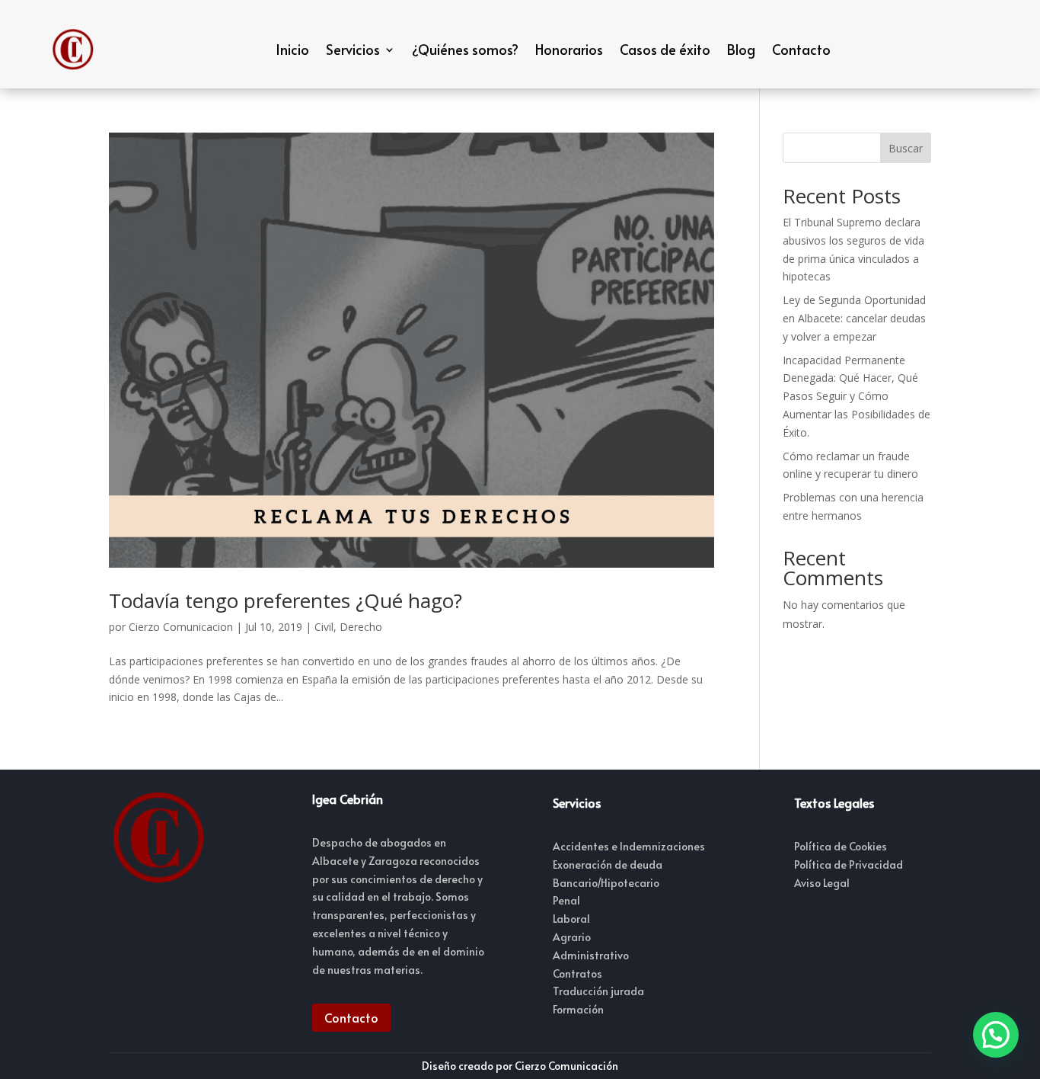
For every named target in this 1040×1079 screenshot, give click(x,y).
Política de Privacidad (848, 864)
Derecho (361, 627)
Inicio (292, 49)
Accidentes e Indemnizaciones (629, 846)
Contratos (577, 973)
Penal (566, 900)
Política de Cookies (840, 846)
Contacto (801, 49)
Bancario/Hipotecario (606, 883)
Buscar (905, 148)
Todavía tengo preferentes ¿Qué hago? (285, 600)
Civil (323, 627)
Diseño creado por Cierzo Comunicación (520, 1065)
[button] (996, 1035)
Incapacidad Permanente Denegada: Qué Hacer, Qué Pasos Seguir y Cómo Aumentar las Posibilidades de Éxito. (856, 396)
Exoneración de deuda (607, 864)
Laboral (571, 918)
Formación (578, 1009)
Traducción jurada (598, 991)
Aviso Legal (822, 883)
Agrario (572, 937)
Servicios (353, 49)
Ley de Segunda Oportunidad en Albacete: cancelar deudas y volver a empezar (854, 318)
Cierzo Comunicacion (181, 627)
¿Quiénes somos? (465, 49)
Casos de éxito (665, 49)
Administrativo (591, 955)
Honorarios (569, 49)
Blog (741, 49)
